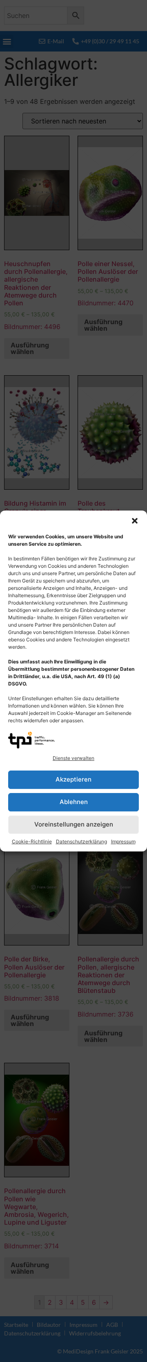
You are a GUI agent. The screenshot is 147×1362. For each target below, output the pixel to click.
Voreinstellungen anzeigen (73, 824)
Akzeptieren (73, 779)
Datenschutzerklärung (81, 841)
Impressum (123, 841)
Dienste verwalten (73, 758)
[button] (135, 521)
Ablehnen (74, 802)
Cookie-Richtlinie (32, 841)
